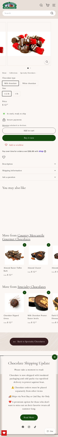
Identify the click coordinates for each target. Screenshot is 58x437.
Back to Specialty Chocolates (31, 341)
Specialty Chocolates (27, 73)
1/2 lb (6, 94)
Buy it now (29, 138)
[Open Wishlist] (29, 157)
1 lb (16, 94)
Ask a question (8, 177)
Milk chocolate (10, 83)
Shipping (5, 125)
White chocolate (29, 83)
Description (7, 164)
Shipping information (12, 170)
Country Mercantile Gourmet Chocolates (23, 237)
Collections (13, 73)
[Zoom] (46, 61)
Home (4, 73)
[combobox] (29, 13)
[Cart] (47, 5)
